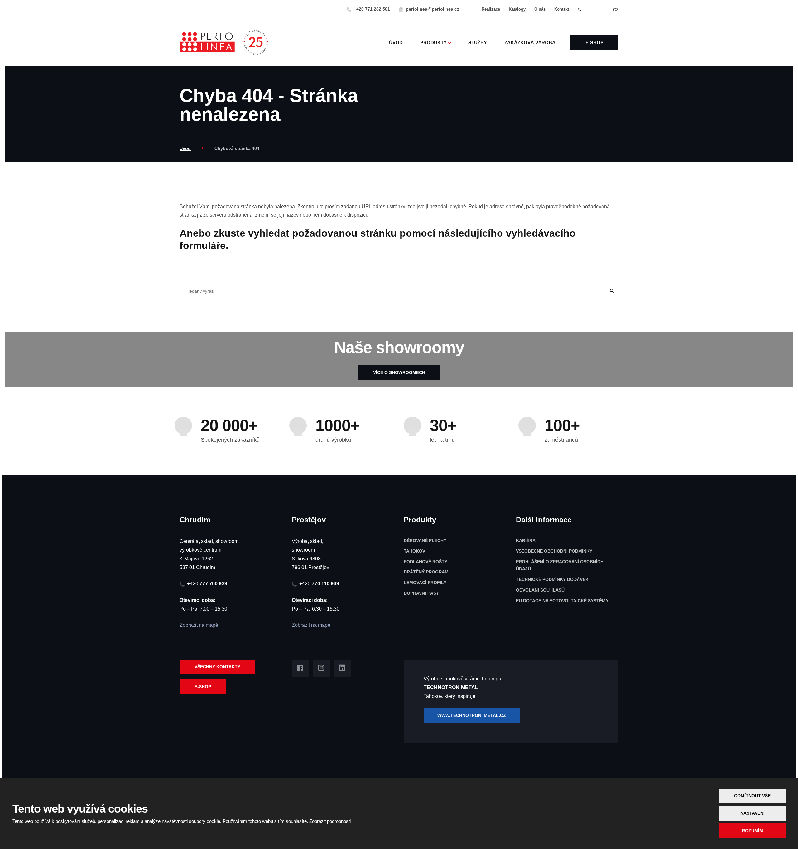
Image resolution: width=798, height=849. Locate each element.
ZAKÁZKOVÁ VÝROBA (529, 42)
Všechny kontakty (217, 666)
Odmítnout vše (752, 795)
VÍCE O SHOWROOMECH (399, 372)
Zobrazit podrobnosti (330, 821)
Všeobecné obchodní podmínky (554, 551)
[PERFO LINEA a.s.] (224, 42)
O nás (540, 9)
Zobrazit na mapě (199, 625)
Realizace (491, 9)
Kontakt (561, 9)
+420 (207, 583)
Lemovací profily (425, 582)
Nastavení (752, 813)
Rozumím (752, 830)
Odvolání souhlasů (540, 590)
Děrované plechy (425, 540)
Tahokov (414, 551)
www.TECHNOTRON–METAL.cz (471, 715)
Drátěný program (426, 571)
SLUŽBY (477, 42)
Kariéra (526, 540)
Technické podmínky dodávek (552, 579)
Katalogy (517, 9)
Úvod (396, 42)
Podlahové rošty (425, 561)
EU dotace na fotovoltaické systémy (562, 600)
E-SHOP (594, 42)
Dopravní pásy (421, 593)
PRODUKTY (433, 42)
